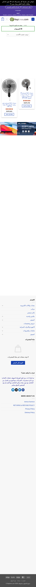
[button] (32, 19)
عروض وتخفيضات (29, 323)
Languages (18, 10)
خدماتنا (18, 580)
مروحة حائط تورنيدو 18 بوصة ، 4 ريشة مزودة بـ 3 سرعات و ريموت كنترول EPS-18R (26, 95)
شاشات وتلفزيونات (29, 330)
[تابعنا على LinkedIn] (12, 389)
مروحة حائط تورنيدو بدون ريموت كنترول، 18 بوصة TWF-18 (9, 104)
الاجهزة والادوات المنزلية (27, 327)
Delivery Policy (30, 412)
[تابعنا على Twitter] (19, 389)
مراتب (33, 309)
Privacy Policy (30, 409)
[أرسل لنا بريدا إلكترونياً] (16, 389)
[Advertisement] (18, 56)
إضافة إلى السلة (26, 105)
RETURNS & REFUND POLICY (24, 405)
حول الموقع (13, 580)
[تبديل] (2, 305)
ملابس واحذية (30, 316)
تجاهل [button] (8, 4)
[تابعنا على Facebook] (23, 389)
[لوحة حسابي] (6, 19)
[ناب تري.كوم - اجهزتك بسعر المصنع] (19, 19)
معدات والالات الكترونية (27, 305)
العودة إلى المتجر (18, 363)
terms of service (29, 402)
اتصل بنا (23, 580)
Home (25, 25)
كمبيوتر (32, 320)
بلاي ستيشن (31, 312)
